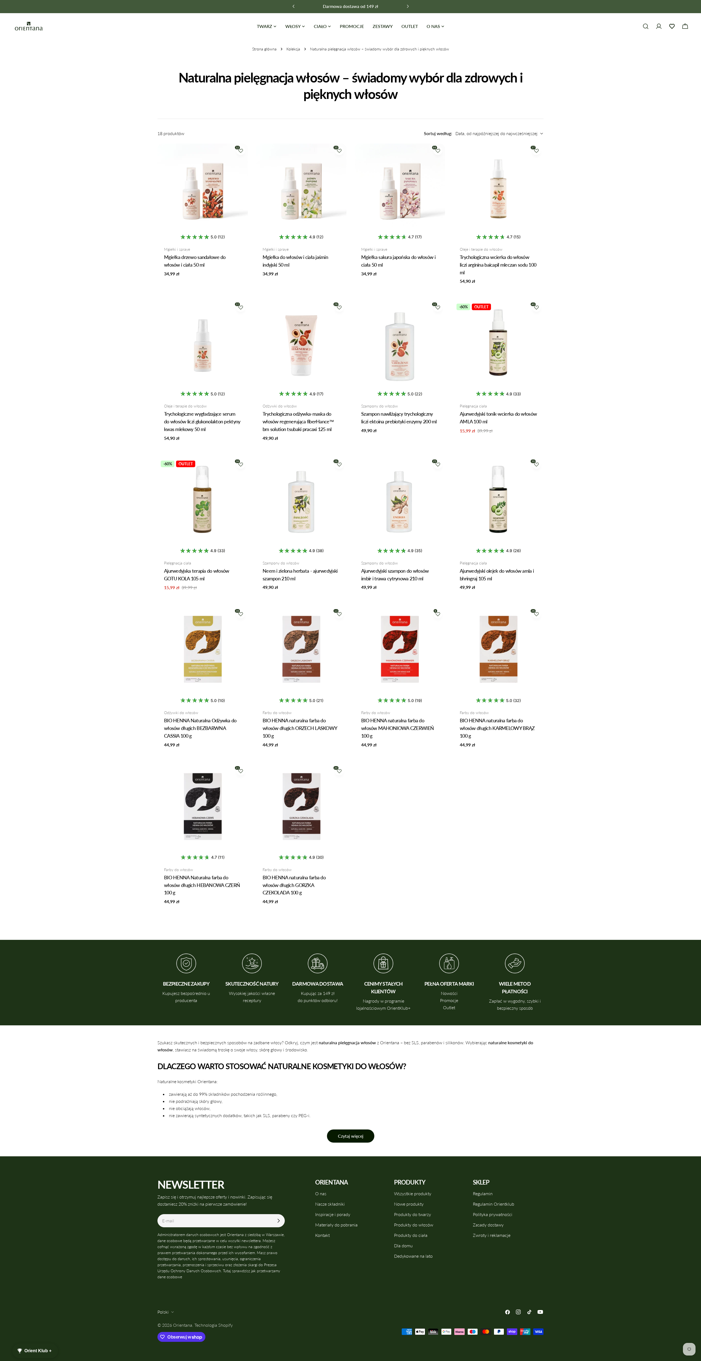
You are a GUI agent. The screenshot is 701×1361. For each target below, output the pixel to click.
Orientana (182, 1325)
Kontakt (322, 1235)
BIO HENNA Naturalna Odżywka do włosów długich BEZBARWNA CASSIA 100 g (200, 728)
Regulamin (483, 1193)
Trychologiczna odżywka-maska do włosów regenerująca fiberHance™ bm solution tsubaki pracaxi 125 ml (298, 421)
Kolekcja (293, 49)
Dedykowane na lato (413, 1256)
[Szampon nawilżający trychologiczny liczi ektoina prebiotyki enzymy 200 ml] (400, 345)
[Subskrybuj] (278, 1220)
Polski (163, 1311)
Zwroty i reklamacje (491, 1235)
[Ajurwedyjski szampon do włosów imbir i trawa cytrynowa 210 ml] (400, 502)
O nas (320, 1193)
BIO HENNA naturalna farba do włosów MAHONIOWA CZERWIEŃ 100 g (397, 728)
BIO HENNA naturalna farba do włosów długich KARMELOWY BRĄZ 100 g (497, 728)
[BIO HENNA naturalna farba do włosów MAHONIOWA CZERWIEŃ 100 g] (400, 652)
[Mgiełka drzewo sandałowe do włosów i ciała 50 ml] (202, 189)
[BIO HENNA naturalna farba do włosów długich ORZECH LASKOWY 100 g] (301, 652)
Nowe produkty (409, 1203)
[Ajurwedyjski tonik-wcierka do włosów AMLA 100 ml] (498, 345)
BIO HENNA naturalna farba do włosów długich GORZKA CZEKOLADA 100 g (294, 885)
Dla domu (403, 1245)
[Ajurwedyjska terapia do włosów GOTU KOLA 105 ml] (202, 502)
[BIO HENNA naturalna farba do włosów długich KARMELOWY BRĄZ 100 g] (498, 652)
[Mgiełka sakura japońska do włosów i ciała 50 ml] (400, 189)
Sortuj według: (438, 133)
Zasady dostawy (488, 1224)
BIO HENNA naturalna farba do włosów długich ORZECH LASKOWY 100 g (300, 728)
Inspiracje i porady (332, 1214)
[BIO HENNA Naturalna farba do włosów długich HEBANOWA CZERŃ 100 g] (202, 809)
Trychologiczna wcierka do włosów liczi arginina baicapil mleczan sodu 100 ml (498, 264)
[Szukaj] (645, 26)
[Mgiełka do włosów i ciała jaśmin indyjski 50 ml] (301, 189)
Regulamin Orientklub (493, 1203)
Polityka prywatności (492, 1214)
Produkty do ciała (410, 1235)
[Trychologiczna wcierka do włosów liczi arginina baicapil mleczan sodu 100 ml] (498, 189)
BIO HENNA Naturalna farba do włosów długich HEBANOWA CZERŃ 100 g (202, 885)
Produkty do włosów (413, 1224)
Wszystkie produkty (412, 1193)
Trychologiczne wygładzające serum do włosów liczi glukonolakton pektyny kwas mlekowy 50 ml (202, 421)
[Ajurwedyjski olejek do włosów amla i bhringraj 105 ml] (498, 502)
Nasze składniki (330, 1203)
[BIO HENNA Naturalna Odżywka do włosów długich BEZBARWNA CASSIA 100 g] (202, 652)
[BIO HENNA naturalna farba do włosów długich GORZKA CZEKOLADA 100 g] (301, 809)
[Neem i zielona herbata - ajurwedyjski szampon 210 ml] (301, 502)
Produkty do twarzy (412, 1214)
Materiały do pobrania (336, 1224)
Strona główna (264, 49)
